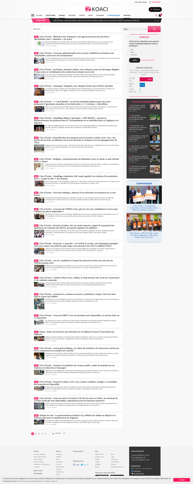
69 (53, 434)
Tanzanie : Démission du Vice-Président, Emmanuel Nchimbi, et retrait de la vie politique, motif (88, 20)
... (49, 434)
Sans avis (134, 55)
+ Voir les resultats (147, 60)
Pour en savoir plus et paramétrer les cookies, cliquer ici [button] (37, 481)
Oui (132, 50)
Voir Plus (58, 433)
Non (132, 52)
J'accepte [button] (182, 480)
